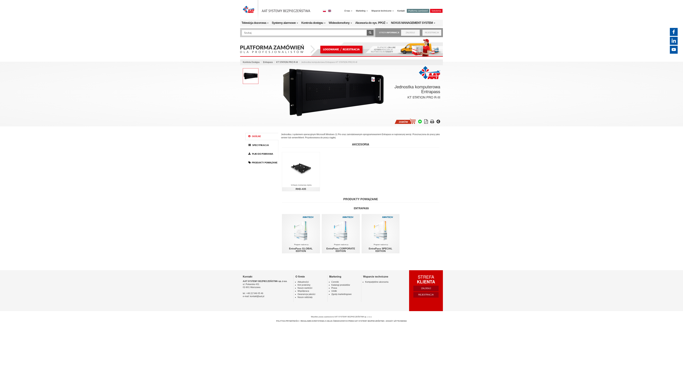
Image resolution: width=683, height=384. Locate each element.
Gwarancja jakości (306, 294)
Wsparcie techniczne (381, 11)
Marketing (361, 11)
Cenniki (335, 282)
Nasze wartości (305, 288)
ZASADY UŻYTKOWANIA (396, 321)
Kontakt (401, 11)
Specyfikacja (260, 145)
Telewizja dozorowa (254, 23)
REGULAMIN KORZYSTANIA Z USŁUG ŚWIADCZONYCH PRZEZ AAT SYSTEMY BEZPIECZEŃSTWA (342, 321)
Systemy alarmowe (284, 23)
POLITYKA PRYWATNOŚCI (287, 321)
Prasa (334, 288)
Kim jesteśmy (304, 285)
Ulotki (334, 291)
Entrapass (268, 62)
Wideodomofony (339, 23)
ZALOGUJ (410, 32)
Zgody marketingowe (341, 294)
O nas (347, 11)
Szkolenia (436, 11)
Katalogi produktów (340, 285)
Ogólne (256, 136)
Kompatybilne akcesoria (376, 282)
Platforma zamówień (418, 11)
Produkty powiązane (264, 162)
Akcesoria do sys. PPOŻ (370, 23)
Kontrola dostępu (312, 23)
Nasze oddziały (305, 297)
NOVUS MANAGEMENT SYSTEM (412, 23)
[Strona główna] (276, 10)
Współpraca (303, 291)
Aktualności (303, 282)
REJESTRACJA (432, 32)
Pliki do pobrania (262, 154)
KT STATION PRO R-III (287, 62)
